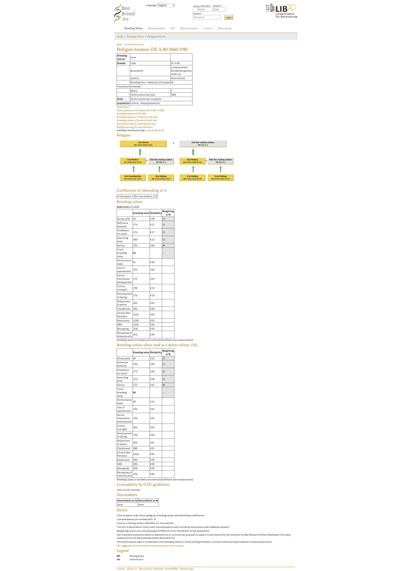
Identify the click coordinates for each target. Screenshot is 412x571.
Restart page (186, 568)
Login (228, 17)
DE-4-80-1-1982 (140, 110)
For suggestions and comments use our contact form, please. (150, 545)
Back (119, 44)
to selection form (134, 44)
